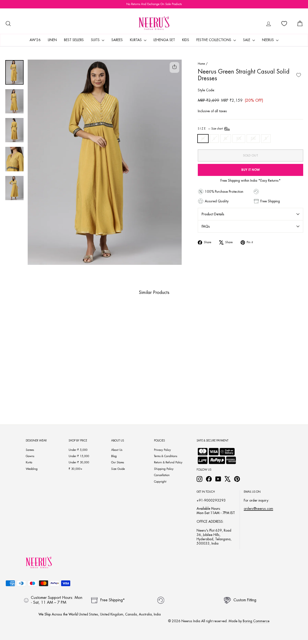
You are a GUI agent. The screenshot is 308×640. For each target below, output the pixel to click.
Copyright (160, 481)
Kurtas (136, 40)
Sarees (117, 40)
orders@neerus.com (258, 508)
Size (211, 128)
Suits (96, 40)
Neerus (268, 40)
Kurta (29, 462)
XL (225, 138)
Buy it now (250, 169)
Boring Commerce (256, 621)
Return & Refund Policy (168, 462)
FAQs (206, 226)
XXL (238, 138)
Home (201, 63)
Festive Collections (214, 40)
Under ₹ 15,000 (79, 456)
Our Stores (117, 462)
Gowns (30, 456)
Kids (185, 40)
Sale (247, 40)
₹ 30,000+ (75, 468)
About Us (116, 449)
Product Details (213, 214)
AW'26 (35, 40)
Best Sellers (74, 40)
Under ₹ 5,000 (78, 449)
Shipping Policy (163, 468)
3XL (253, 138)
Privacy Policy (162, 449)
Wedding (32, 468)
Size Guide (118, 468)
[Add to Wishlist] (298, 75)
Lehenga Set (164, 40)
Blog (114, 456)
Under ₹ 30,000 (79, 462)
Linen (52, 40)
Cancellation (162, 475)
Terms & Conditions (165, 456)
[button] (32, 390)
